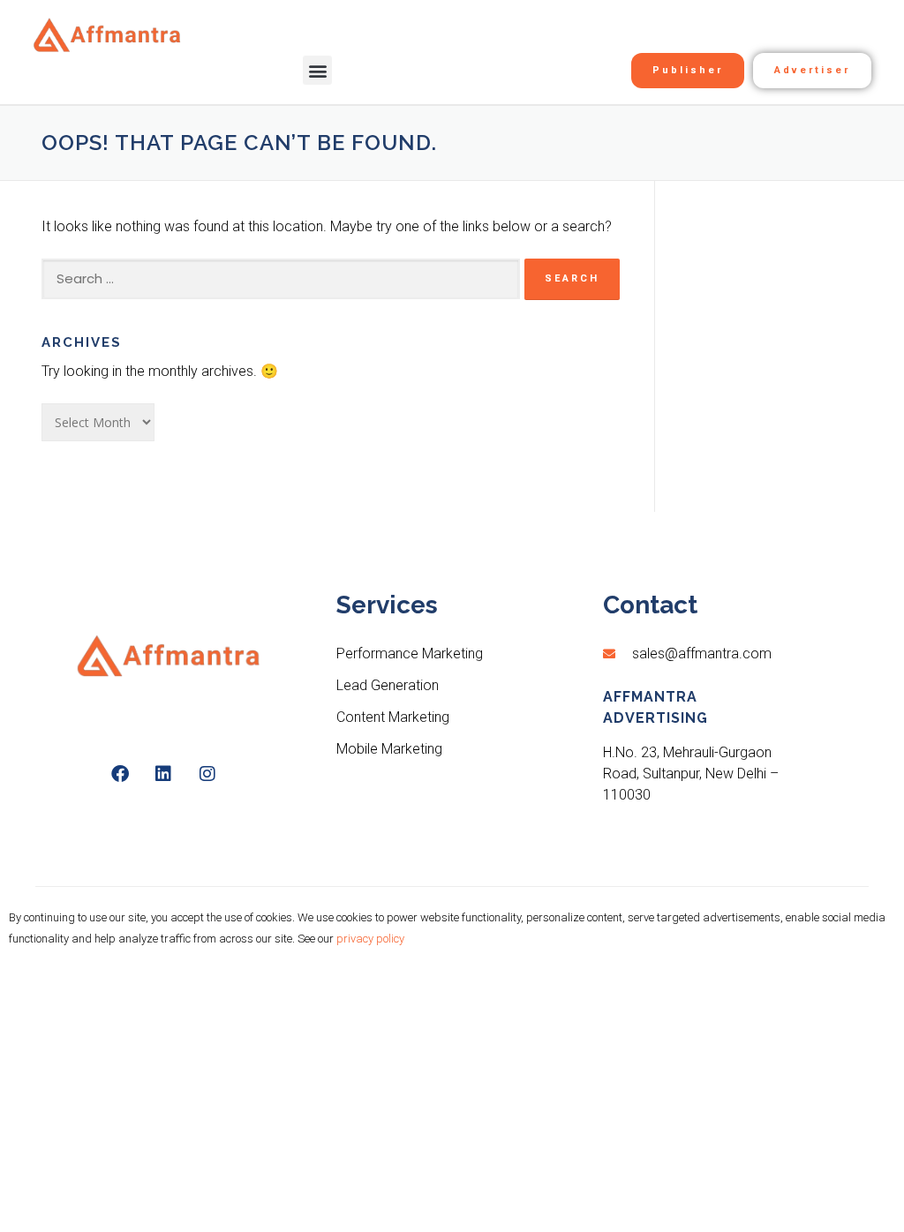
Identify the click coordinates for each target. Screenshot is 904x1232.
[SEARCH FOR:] (280, 279)
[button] (317, 70)
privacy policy (370, 938)
